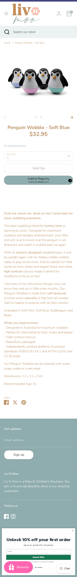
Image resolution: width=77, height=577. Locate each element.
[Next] (71, 117)
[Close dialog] (72, 530)
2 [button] (41, 117)
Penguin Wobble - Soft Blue (29, 42)
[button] (38, 180)
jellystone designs (16, 145)
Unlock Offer (38, 557)
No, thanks (38, 567)
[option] (38, 81)
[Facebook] (6, 516)
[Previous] (5, 117)
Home (7, 42)
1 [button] (36, 117)
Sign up (18, 455)
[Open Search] (6, 32)
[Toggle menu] (6, 14)
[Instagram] (13, 516)
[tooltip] (70, 180)
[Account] (59, 12)
